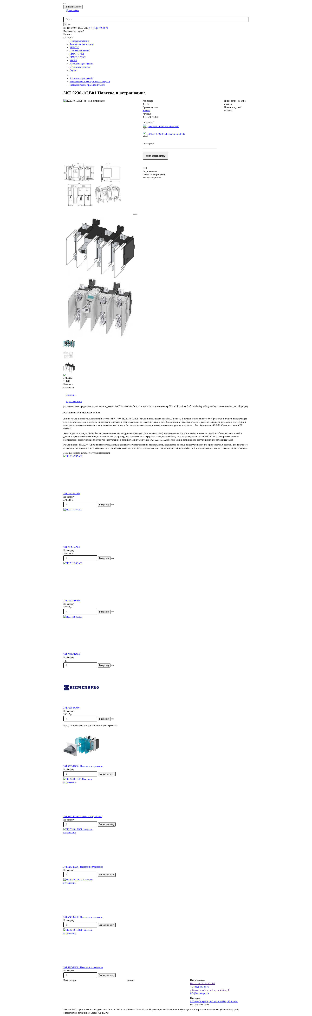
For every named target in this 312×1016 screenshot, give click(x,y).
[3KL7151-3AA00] (156, 527)
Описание (71, 395)
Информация (69, 980)
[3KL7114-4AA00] (156, 687)
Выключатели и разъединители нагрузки (90, 81)
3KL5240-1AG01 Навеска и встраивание (83, 917)
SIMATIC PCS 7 (77, 57)
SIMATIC (74, 47)
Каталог (130, 980)
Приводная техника (79, 41)
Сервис (73, 70)
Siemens (146, 110)
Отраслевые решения (80, 67)
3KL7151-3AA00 (71, 547)
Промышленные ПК (79, 50)
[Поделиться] (145, 168)
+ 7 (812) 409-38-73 (98, 28)
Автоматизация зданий (81, 64)
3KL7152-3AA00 (71, 493)
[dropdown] (64, 3)
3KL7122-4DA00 (71, 600)
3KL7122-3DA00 (71, 654)
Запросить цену (155, 155)
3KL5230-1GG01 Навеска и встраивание (83, 766)
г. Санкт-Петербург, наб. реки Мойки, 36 (210, 990)
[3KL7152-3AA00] (156, 473)
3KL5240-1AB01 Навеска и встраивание (83, 867)
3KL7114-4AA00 (71, 708)
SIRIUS (73, 60)
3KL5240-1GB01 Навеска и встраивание (83, 967)
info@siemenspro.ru (199, 993)
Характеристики (74, 401)
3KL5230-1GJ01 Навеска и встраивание (82, 816)
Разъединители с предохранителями (87, 85)
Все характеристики (152, 177)
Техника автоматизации (81, 44)
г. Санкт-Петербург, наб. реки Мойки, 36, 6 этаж (214, 1001)
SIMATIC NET (77, 54)
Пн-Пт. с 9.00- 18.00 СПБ (202, 983)
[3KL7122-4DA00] (156, 580)
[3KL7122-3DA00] (156, 634)
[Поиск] (69, 24)
